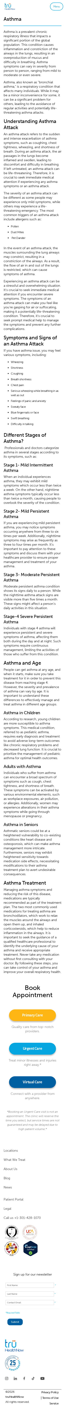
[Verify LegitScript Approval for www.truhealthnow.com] (30, 1248)
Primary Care (32, 1015)
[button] (56, 6)
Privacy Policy (50, 1392)
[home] (15, 6)
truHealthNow (14, 1396)
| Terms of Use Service (50, 1400)
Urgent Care (32, 1049)
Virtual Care (32, 1082)
